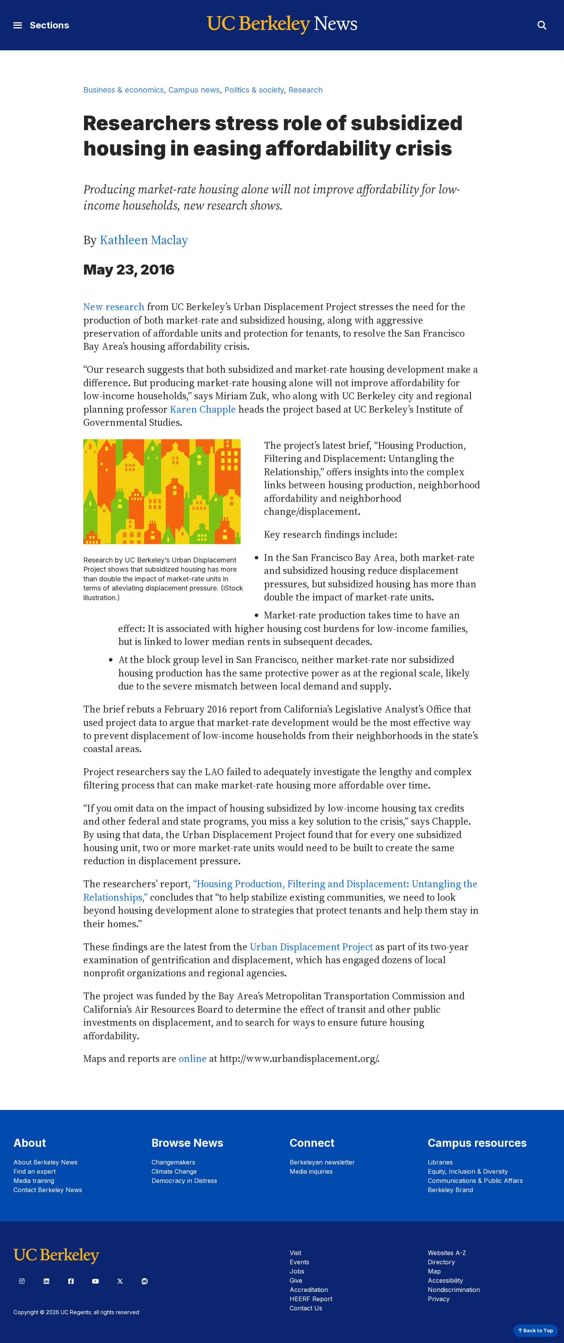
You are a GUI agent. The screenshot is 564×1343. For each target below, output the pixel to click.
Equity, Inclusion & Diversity (468, 1171)
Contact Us (306, 1308)
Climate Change (174, 1171)
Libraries (440, 1162)
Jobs (297, 1271)
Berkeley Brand (450, 1190)
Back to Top (537, 1330)
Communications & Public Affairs (475, 1180)
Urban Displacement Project (311, 947)
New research (114, 307)
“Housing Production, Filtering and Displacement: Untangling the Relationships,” (280, 890)
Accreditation (309, 1289)
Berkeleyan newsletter (322, 1162)
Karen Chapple (203, 409)
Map (434, 1271)
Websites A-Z (447, 1253)
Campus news (194, 89)
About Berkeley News (45, 1162)
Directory (441, 1262)
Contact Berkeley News (47, 1190)
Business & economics (123, 89)
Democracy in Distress (184, 1180)
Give (296, 1280)
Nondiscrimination (454, 1289)
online (193, 1058)
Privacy (439, 1299)
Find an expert (34, 1171)
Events (299, 1262)
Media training (33, 1180)
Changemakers (173, 1162)
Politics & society (254, 89)
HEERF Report (311, 1299)
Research (306, 89)
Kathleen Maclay (144, 240)
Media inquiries (311, 1171)
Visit (295, 1253)
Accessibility (445, 1280)
